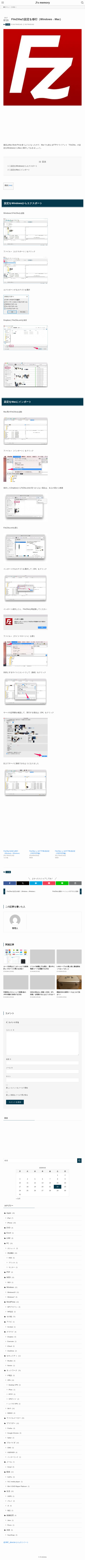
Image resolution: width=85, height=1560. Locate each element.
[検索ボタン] (82, 2)
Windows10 (13, 1292)
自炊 (10, 1530)
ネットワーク (14, 1370)
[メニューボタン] (2, 2)
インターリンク (14, 1457)
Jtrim (10, 1520)
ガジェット (12, 1248)
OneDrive (12, 1351)
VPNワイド (14, 1399)
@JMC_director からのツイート (16, 1542)
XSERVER (12, 1452)
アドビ (10, 1322)
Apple (11, 1213)
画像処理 (11, 1515)
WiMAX (11, 1413)
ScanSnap (12, 1535)
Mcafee (11, 1361)
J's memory (42, 2)
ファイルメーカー (15, 1418)
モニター (13, 1267)
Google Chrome (14, 1433)
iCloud (10, 1346)
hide (10, 185)
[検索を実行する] (79, 1160)
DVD (10, 1228)
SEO (10, 1282)
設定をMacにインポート (20, 170)
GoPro (11, 1477)
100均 (10, 1496)
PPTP (12, 1394)
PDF (10, 1272)
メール (9, 1068)
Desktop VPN (15, 1385)
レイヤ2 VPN (14, 1404)
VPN (10, 1380)
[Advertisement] (42, 128)
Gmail (10, 1467)
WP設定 (11, 1312)
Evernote (11, 1341)
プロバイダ (13, 1443)
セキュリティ (14, 1356)
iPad (10, 1218)
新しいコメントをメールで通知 (17, 1088)
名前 (8, 1059)
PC (10, 1243)
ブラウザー (13, 1423)
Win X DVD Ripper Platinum (18, 1486)
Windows (12, 1287)
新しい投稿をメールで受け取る (17, 1095)
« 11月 (18, 1198)
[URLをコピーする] (75, 883)
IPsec (12, 1390)
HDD (12, 1258)
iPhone (11, 1223)
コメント (10, 1030)
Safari (10, 1438)
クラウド (11, 1332)
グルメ (11, 1501)
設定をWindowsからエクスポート (24, 166)
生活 (10, 1491)
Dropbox (11, 1337)
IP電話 (11, 1375)
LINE (10, 1238)
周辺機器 (12, 1253)
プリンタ (13, 1262)
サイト (8, 1076)
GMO (10, 1448)
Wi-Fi (10, 1408)
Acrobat (11, 1327)
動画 (10, 1472)
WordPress (13, 1302)
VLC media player (15, 1481)
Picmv (10, 1525)
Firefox (11, 1428)
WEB (10, 1277)
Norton (11, 1365)
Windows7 (12, 1297)
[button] (9, 883)
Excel (10, 1233)
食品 (10, 1510)
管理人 (15, 928)
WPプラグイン (13, 1307)
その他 (8, 24)
